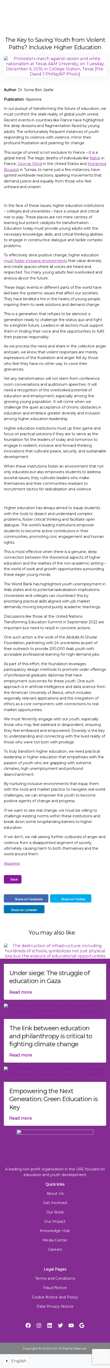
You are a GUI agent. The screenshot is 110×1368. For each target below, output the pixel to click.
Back (14, 879)
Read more (20, 992)
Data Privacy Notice (55, 1306)
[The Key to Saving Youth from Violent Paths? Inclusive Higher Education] (55, 68)
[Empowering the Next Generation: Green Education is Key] (55, 1073)
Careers (55, 1249)
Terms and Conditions (55, 1278)
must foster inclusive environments (35, 260)
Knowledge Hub (55, 1230)
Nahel (95, 158)
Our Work (55, 1212)
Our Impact (54, 1221)
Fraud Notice (55, 1287)
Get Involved (55, 1202)
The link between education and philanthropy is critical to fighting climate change (50, 1036)
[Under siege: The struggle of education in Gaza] (55, 953)
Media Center (55, 1240)
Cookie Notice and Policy (55, 1297)
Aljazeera (12, 863)
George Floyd (30, 163)
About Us (55, 1193)
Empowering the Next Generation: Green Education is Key (53, 1099)
